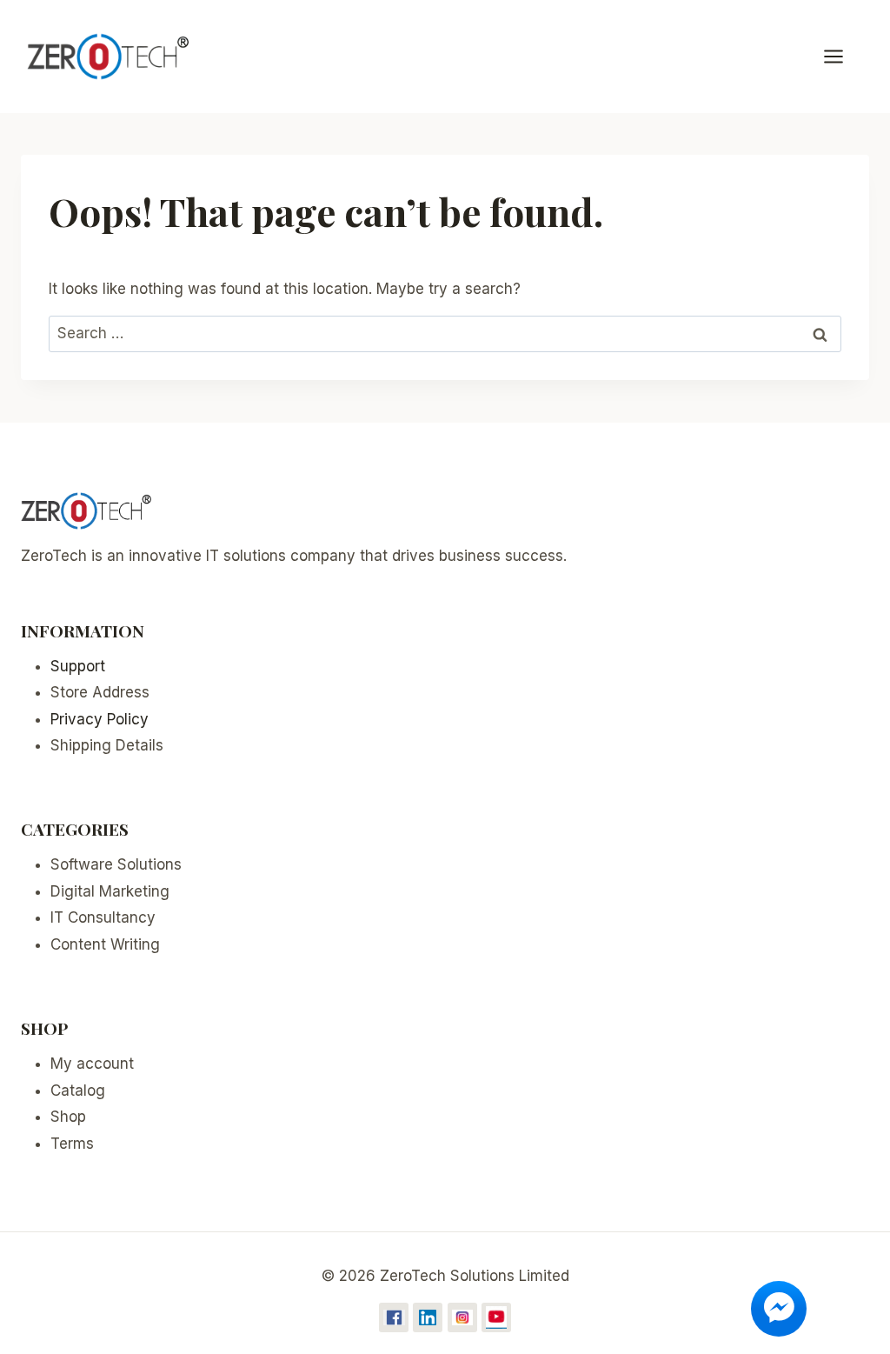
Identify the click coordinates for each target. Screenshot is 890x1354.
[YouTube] (496, 1317)
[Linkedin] (427, 1317)
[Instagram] (462, 1317)
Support (77, 666)
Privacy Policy (99, 719)
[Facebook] (393, 1317)
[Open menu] (842, 56)
